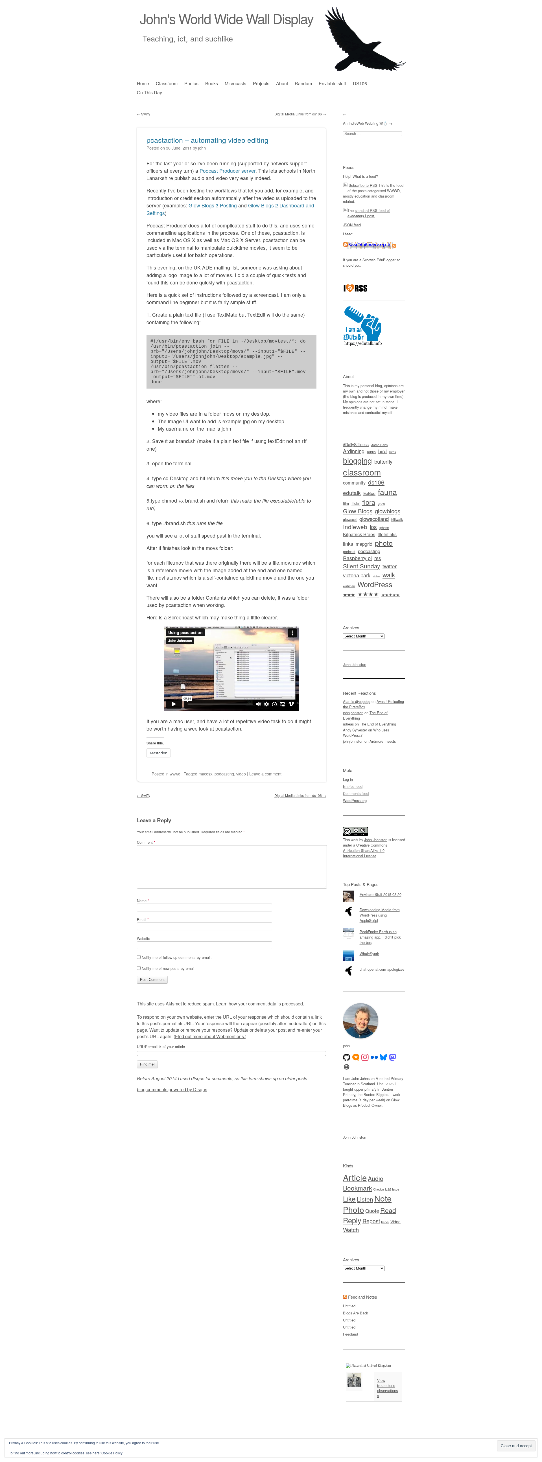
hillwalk (397, 519)
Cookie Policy (112, 1452)
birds (392, 452)
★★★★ (368, 593)
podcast (349, 551)
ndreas (348, 724)
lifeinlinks (387, 534)
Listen (365, 1198)
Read (388, 1210)
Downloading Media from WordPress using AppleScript (380, 915)
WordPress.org (355, 800)
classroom (362, 472)
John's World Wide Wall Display (226, 18)
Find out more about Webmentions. (210, 1036)
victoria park (356, 575)
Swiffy (143, 113)
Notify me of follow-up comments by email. (177, 957)
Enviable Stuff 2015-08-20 (380, 894)
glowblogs (387, 511)
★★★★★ (390, 594)
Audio (375, 1178)
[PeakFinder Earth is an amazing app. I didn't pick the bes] (374, 927)
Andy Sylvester (355, 730)
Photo (353, 1209)
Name (143, 900)
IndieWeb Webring (363, 123)
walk (389, 574)
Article (355, 1177)
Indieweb (355, 526)
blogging (357, 460)
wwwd (175, 774)
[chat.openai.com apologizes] (374, 965)
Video (395, 1221)
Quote (372, 1210)
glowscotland (374, 518)
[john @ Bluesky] (383, 1057)
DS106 (360, 83)
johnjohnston (353, 712)
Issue (395, 1189)
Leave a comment (265, 774)
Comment (146, 842)
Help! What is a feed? (360, 176)
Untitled (349, 1305)
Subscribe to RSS (363, 185)
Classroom (167, 83)
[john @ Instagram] (365, 1057)
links (348, 543)
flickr (355, 503)
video (241, 774)
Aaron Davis (379, 445)
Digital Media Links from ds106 (300, 113)
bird (382, 451)
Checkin (378, 1189)
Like (349, 1199)
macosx (205, 774)
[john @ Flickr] (374, 1057)
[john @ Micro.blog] (356, 1057)
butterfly (383, 461)
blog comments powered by (172, 1089)
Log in (348, 779)
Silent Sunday (361, 566)
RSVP (385, 1222)
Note (383, 1198)
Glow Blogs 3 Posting (213, 205)
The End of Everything (378, 724)
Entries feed (352, 786)
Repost (371, 1221)
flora (368, 502)
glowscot (350, 519)
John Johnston (354, 664)
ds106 (376, 482)
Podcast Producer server (227, 170)
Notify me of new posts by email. (169, 968)
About (282, 83)
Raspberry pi (357, 558)
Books (211, 83)
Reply (352, 1220)
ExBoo (369, 493)
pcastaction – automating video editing (207, 140)
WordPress (374, 584)
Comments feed (356, 793)
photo (384, 543)
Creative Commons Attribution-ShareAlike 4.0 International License (365, 850)
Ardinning (353, 451)
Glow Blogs (357, 511)
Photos (191, 83)
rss (377, 558)
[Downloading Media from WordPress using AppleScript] (374, 905)
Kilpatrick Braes (359, 534)
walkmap (349, 586)
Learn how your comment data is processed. (260, 1003)
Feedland (350, 1334)
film (346, 503)
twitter (390, 566)
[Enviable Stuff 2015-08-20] (374, 890)
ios (373, 527)
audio (371, 451)
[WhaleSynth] (374, 949)
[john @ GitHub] (346, 1057)
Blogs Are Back (355, 1313)
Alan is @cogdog (356, 701)
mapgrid (364, 543)
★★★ (349, 594)
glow (381, 503)
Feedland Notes (362, 1297)
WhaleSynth (369, 953)
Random (303, 83)
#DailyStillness (356, 444)
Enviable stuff (332, 83)
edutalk (352, 492)
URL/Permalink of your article (161, 1046)
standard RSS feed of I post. (369, 213)
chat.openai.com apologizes (382, 969)
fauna (387, 491)
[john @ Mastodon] (392, 1057)
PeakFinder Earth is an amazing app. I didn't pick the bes (380, 937)
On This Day (149, 92)
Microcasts (235, 83)
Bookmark (357, 1187)
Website (143, 938)
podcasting (224, 774)
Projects (261, 83)
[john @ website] (346, 1067)
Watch (351, 1229)
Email (143, 919)
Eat (388, 1189)
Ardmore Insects (383, 741)
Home (143, 83)
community (354, 482)
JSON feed (352, 224)
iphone (384, 527)
